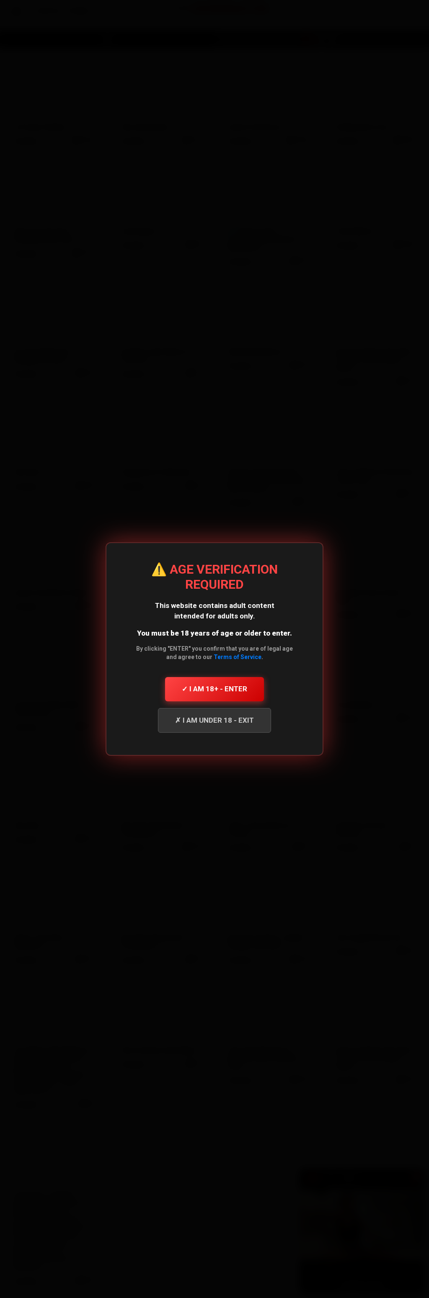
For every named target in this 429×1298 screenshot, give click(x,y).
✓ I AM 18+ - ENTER (214, 689)
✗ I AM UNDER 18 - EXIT (214, 720)
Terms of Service (237, 657)
